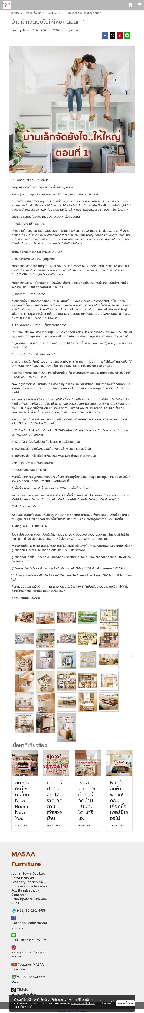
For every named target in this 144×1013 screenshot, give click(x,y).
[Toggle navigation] (139, 5)
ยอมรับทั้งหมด (125, 1003)
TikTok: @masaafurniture (24, 992)
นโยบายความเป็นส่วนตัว (83, 1003)
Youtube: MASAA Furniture (27, 967)
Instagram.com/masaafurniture (29, 954)
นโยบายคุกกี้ (26, 1006)
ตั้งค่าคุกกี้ (107, 1003)
